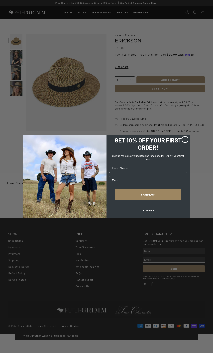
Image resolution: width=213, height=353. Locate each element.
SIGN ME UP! (148, 194)
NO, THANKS (148, 210)
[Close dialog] (185, 139)
